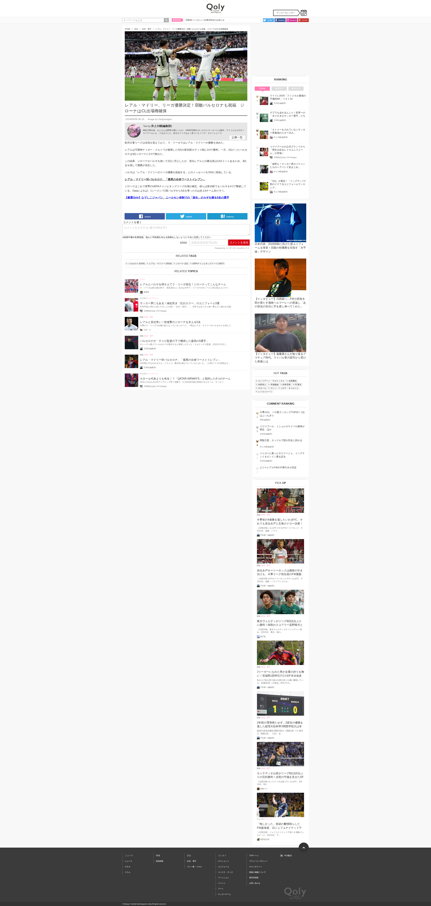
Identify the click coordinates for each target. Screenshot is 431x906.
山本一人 (147, 330)
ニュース (260, 819)
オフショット (223, 861)
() (136, 263)
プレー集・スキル (194, 867)
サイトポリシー (255, 867)
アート (221, 889)
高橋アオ (264, 789)
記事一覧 (237, 137)
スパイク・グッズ (225, 872)
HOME (127, 29)
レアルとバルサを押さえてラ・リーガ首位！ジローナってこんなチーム (183, 284)
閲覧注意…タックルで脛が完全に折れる (281, 440)
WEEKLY (279, 88)
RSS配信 (288, 855)
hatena (230, 216)
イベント (221, 883)
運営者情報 (253, 878)
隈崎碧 (146, 292)
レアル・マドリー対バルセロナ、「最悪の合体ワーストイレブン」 (180, 359)
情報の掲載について (257, 872)
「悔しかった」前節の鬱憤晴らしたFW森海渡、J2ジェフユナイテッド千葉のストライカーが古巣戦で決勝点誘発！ (280, 826)
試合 (136, 29)
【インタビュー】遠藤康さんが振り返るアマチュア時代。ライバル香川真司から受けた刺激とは (280, 357)
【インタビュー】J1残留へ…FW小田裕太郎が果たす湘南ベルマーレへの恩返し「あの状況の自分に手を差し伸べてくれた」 (280, 302)
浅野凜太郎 (264, 839)
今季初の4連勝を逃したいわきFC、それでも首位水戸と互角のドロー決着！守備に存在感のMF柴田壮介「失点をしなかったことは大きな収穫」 (280, 521)
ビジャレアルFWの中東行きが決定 (278, 467)
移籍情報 (159, 861)
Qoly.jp (126, 904)
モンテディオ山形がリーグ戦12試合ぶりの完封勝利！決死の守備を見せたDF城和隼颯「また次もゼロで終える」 (280, 775)
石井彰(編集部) (150, 349)
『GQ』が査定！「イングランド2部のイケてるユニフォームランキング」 (288, 184)
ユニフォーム (153, 298)
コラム (142, 279)
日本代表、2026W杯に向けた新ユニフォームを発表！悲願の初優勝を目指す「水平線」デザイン (280, 248)
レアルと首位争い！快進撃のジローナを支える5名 (170, 322)
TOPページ (254, 855)
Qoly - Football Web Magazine (215, 8)
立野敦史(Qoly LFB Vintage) (155, 311)
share (147, 216)
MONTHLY (296, 88)
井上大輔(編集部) (161, 126)
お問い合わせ (254, 883)
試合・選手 (146, 29)
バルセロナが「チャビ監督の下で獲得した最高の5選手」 (174, 340)
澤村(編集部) (265, 420)
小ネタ (127, 867)
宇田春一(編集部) (267, 535)
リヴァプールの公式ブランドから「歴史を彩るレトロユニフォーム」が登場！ (287, 150)
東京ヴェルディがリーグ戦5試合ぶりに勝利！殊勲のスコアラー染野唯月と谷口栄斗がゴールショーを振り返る (280, 623)
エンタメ (143, 298)
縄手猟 (263, 637)
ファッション (223, 878)
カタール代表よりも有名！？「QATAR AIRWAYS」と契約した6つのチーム (185, 378)
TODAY (262, 88)
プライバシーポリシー (258, 861)
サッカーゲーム (224, 894)
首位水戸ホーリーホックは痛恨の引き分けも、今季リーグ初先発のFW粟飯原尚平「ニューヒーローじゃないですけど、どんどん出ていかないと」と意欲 (280, 572)
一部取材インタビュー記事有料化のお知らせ (204, 20)
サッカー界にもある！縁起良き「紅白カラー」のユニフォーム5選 (180, 303)
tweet (188, 216)
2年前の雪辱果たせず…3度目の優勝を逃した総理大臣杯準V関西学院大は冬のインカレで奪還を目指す (280, 724)
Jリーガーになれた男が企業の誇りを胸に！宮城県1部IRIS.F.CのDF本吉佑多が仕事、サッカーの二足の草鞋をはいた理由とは (280, 674)
